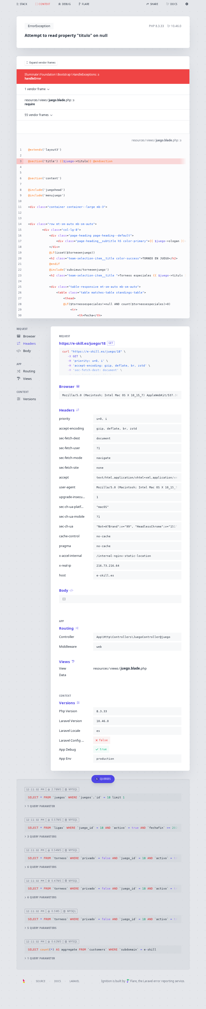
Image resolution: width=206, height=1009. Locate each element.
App (19, 364)
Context (23, 392)
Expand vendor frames (42, 62)
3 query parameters (41, 836)
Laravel (74, 981)
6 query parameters (41, 867)
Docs (57, 981)
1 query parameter (41, 806)
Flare (133, 981)
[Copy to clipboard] (176, 351)
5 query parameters (41, 928)
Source (40, 981)
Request (22, 329)
